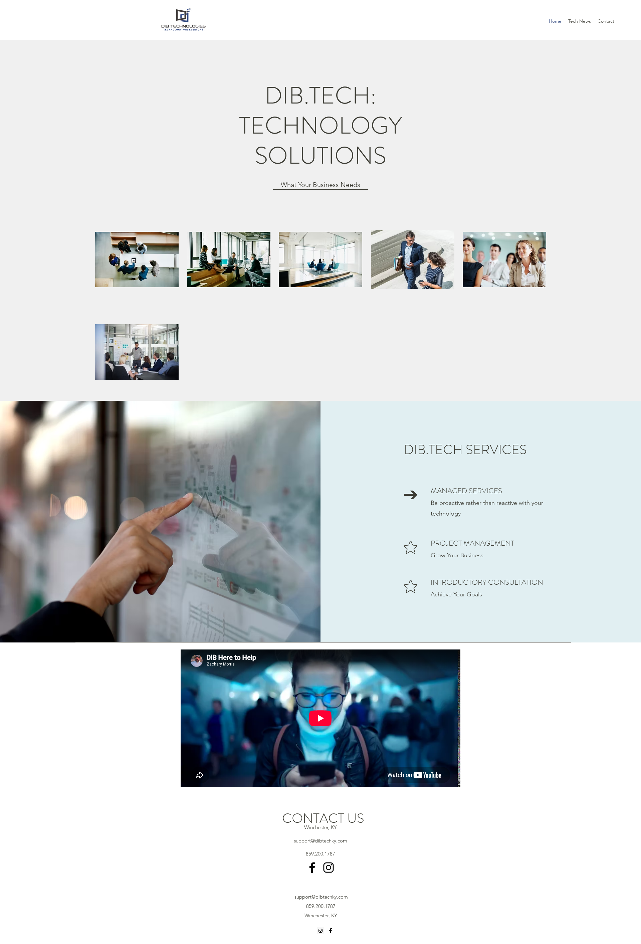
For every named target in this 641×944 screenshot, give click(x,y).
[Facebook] (312, 868)
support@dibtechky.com (320, 840)
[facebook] (330, 930)
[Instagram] (329, 868)
